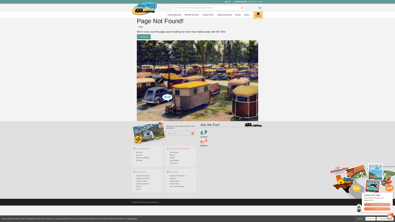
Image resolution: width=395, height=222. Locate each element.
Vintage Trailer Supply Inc (150, 202)
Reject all (370, 219)
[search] (242, 8)
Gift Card (139, 152)
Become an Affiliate (142, 158)
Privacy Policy (174, 184)
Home (140, 27)
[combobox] (207, 7)
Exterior (238, 15)
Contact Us (253, 2)
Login (260, 2)
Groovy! (144, 37)
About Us (139, 155)
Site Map (139, 160)
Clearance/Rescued (174, 15)
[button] (390, 217)
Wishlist (172, 158)
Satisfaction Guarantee (177, 176)
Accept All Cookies (385, 219)
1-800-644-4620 (240, 2)
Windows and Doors (192, 15)
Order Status (174, 152)
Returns (172, 155)
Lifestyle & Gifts (208, 15)
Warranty (173, 178)
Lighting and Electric (224, 15)
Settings (360, 219)
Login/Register (174, 160)
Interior (246, 15)
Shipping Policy (175, 181)
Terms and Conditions (177, 186)
